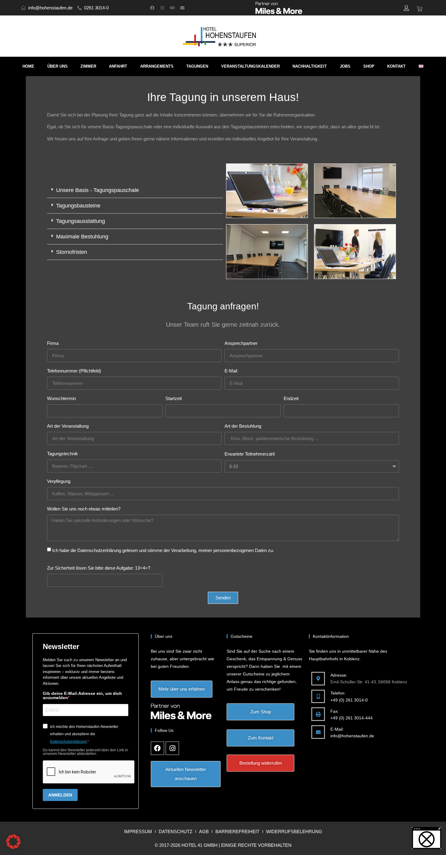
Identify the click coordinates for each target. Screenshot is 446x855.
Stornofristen (71, 252)
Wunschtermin (61, 398)
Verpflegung (58, 481)
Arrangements (157, 66)
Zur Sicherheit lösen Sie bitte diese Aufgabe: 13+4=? (98, 568)
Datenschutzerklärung (99, 550)
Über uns (57, 66)
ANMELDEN (60, 795)
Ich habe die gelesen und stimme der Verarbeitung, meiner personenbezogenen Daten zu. (163, 550)
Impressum (138, 831)
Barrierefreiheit (237, 831)
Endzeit (291, 398)
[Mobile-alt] (318, 696)
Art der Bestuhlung (243, 426)
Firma (53, 343)
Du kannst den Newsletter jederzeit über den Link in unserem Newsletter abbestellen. (85, 752)
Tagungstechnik (62, 453)
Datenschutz (175, 831)
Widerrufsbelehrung (294, 831)
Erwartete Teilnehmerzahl (250, 453)
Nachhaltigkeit (309, 66)
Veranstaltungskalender (250, 66)
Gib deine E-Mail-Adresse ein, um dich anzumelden (82, 695)
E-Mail (231, 370)
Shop (368, 66)
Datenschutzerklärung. (68, 741)
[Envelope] (182, 8)
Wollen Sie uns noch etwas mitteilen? (83, 508)
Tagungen (197, 66)
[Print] (318, 714)
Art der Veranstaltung (68, 426)
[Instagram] (162, 8)
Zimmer (88, 66)
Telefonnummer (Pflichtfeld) (74, 370)
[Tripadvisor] (172, 8)
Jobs (345, 66)
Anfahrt (118, 66)
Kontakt (396, 66)
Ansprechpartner (241, 343)
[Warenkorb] (419, 8)
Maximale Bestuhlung (82, 237)
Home (28, 66)
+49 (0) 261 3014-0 (349, 700)
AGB (204, 831)
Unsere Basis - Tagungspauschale (97, 190)
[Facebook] (152, 8)
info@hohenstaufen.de (352, 735)
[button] (135, 190)
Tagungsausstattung (80, 221)
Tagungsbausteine (78, 206)
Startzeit (173, 398)
